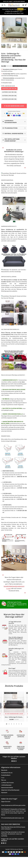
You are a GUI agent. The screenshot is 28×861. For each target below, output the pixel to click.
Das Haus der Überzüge (18, 849)
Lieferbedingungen (6, 785)
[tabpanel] (14, 707)
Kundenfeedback (5, 775)
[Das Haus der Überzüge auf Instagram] (16, 761)
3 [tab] (11, 724)
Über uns (3, 780)
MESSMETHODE (6, 82)
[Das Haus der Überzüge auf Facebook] (12, 761)
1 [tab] (6, 724)
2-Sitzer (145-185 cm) (9, 92)
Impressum (4, 792)
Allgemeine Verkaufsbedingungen (10, 790)
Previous (2, 706)
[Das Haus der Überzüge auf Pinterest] (14, 761)
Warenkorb (4, 770)
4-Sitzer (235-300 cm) (9, 99)
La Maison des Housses (7, 782)
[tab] (14, 122)
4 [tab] (14, 724)
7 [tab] (21, 724)
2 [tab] (9, 724)
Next (25, 30)
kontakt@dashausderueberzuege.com (12, 818)
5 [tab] (16, 724)
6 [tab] (19, 724)
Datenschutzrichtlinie (7, 787)
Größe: (8, 86)
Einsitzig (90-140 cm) (9, 88)
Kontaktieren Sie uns (6, 772)
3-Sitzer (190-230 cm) (9, 95)
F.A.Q (2, 777)
